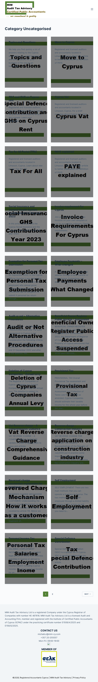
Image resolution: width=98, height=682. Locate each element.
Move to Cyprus (65, 42)
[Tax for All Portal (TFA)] (26, 171)
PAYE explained (64, 151)
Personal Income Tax (21, 538)
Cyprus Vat (62, 96)
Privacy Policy (79, 677)
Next (86, 594)
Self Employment (65, 480)
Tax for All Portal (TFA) (23, 151)
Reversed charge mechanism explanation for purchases (25, 484)
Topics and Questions (22, 42)
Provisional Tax (64, 370)
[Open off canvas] (92, 9)
